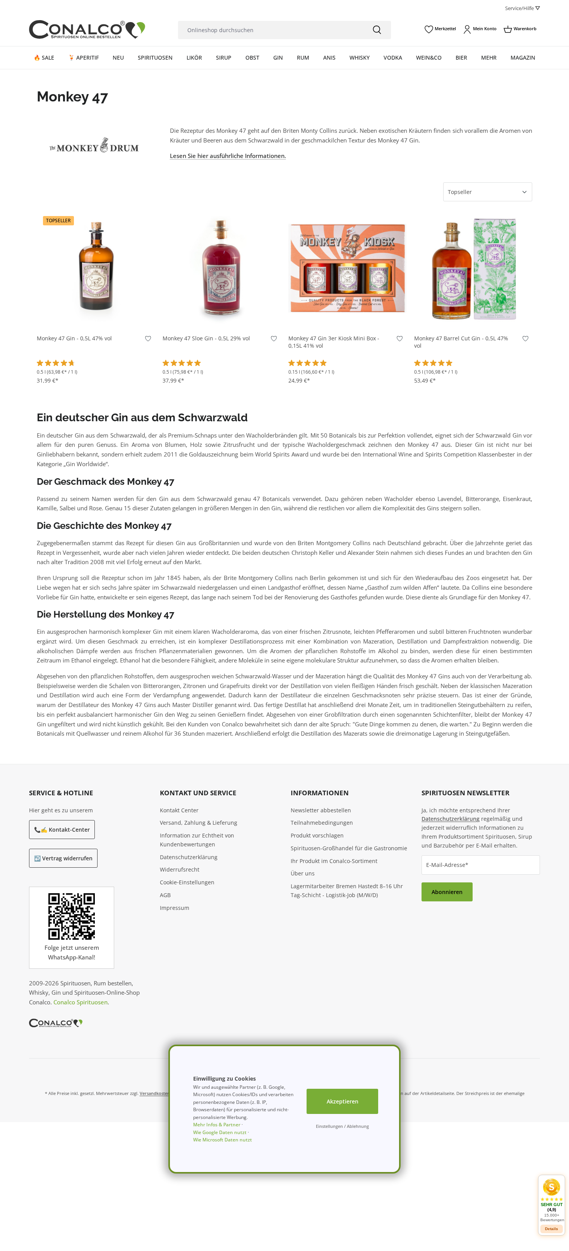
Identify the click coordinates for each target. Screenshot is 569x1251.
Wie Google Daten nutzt (220, 1132)
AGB (165, 895)
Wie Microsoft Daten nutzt (222, 1139)
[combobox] (270, 30)
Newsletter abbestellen (321, 810)
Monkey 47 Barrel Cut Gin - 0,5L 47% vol (461, 342)
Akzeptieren (342, 1101)
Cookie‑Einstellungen (187, 882)
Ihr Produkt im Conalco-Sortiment (334, 861)
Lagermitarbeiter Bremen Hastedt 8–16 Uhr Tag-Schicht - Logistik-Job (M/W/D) (347, 890)
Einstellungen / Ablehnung (342, 1126)
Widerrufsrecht (179, 869)
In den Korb (96, 315)
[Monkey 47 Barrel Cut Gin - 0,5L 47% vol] (473, 268)
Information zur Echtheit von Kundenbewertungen (197, 840)
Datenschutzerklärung (189, 857)
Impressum (174, 907)
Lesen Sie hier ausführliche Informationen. (228, 156)
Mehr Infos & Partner (216, 1124)
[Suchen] (377, 30)
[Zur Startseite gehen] (87, 29)
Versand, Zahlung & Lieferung (198, 822)
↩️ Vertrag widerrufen (63, 858)
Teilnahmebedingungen (322, 822)
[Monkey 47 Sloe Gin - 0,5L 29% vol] (222, 268)
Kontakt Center (179, 810)
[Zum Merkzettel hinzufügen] (148, 340)
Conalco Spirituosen (80, 1002)
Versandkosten (155, 1093)
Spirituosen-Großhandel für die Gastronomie (349, 848)
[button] (551, 1200)
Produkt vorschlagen (317, 835)
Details (551, 1229)
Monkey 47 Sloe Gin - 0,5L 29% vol (206, 338)
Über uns (303, 873)
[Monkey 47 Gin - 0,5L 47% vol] (96, 268)
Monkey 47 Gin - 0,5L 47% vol (74, 338)
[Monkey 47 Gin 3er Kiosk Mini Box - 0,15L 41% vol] (347, 268)
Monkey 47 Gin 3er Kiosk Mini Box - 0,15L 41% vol (333, 342)
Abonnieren (447, 892)
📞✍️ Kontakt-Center (62, 829)
